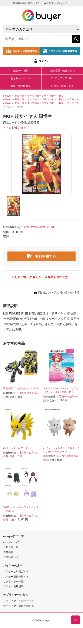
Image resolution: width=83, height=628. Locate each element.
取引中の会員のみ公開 (39, 227)
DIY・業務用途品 (21, 85)
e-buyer (7, 95)
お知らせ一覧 (11, 547)
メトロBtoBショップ (16, 127)
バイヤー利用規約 (13, 586)
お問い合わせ (11, 557)
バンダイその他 (15, 106)
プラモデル (73, 99)
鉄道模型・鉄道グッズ (62, 70)
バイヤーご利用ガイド (16, 571)
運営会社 (8, 552)
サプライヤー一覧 (13, 581)
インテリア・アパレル (62, 78)
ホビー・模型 (21, 70)
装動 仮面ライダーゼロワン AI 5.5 (21, 388)
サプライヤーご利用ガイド (18, 601)
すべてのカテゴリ (36, 95)
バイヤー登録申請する (16, 576)
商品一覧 (19, 95)
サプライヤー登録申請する (18, 605)
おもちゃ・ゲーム (21, 78)
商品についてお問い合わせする (59, 292)
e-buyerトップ (11, 542)
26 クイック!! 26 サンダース (18, 448)
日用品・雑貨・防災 (62, 85)
